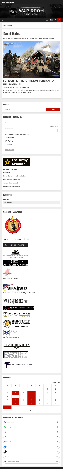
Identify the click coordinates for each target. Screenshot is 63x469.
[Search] (55, 19)
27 (31, 404)
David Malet (6, 87)
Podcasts (7, 75)
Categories (6, 199)
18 (15, 400)
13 (31, 396)
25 (15, 404)
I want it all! (9, 144)
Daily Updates (10, 137)
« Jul (30, 410)
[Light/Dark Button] (51, 20)
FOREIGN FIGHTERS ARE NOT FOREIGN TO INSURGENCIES (31, 59)
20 (31, 400)
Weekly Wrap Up (10, 141)
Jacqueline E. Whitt (14, 87)
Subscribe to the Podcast (59, 20)
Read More (5, 95)
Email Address (9, 128)
